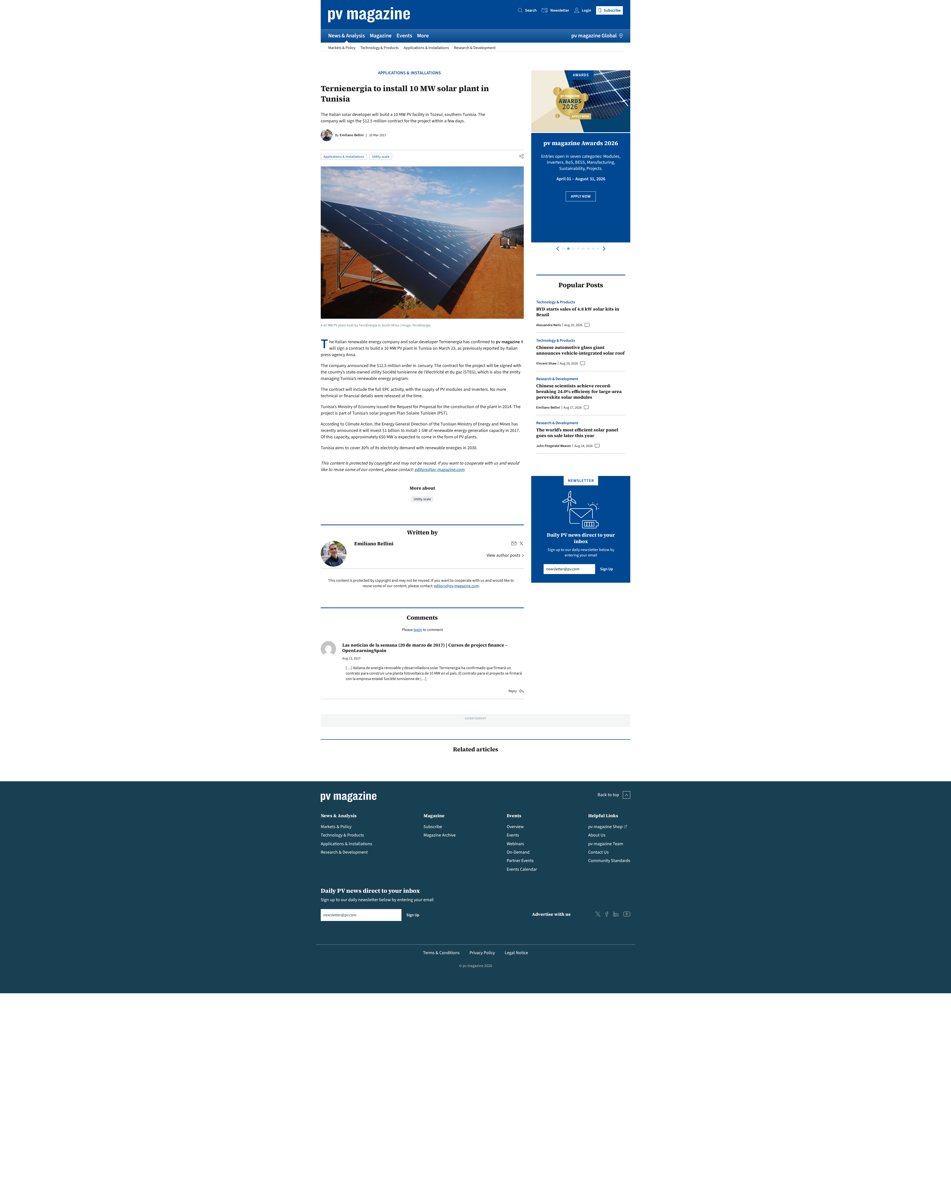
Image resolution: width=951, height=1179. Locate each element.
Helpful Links (603, 815)
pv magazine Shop (605, 827)
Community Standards (609, 861)
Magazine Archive (439, 835)
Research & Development (475, 47)
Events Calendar (522, 869)
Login (586, 10)
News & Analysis (346, 36)
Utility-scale (380, 156)
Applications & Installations (426, 47)
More (423, 36)
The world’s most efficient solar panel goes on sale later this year (577, 433)
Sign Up (606, 569)
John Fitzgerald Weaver (553, 446)
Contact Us (598, 852)
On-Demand (518, 852)
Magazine (381, 36)
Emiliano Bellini (352, 135)
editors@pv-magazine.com (439, 470)
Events (404, 36)
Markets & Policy (341, 47)
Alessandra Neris (548, 325)
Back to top (608, 795)
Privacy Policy (482, 953)
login (418, 629)
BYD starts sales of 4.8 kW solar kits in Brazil (577, 312)
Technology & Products (379, 47)
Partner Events (520, 861)
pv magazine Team (605, 844)
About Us (597, 835)
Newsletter (559, 10)
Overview (515, 827)
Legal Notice (516, 953)
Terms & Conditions (441, 953)
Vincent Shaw (546, 363)
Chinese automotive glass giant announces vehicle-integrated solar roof (580, 350)
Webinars (515, 844)
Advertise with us (551, 914)
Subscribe (432, 827)
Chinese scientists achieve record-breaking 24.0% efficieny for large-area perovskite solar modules (579, 391)
